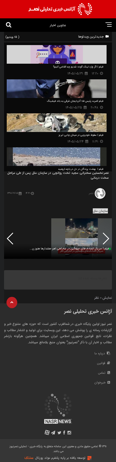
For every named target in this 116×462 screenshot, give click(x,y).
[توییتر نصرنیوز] (59, 433)
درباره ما (100, 353)
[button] (10, 238)
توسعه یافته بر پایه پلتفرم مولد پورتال (60, 457)
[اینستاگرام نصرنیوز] (69, 433)
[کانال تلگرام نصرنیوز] (53, 433)
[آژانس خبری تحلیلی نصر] (60, 9)
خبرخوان (100, 382)
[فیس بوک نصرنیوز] (64, 433)
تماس (102, 372)
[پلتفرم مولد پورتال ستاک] (88, 458)
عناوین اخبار (58, 25)
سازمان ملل (100, 210)
